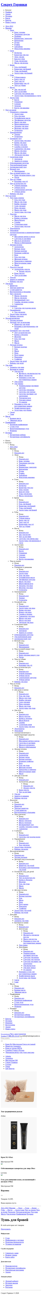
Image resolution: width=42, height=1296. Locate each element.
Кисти (16, 100)
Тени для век (19, 57)
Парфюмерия (10, 422)
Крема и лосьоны (21, 218)
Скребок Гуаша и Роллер (14, 1050)
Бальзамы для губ (21, 181)
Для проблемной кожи (18, 165)
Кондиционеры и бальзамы (20, 292)
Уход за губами (20, 85)
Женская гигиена (20, 259)
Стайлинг (13, 306)
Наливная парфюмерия (19, 424)
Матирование (19, 171)
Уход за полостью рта (18, 183)
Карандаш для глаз (21, 55)
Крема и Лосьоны (21, 335)
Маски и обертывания (22, 243)
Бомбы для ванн (20, 204)
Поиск (7, 441)
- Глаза (26, 1208)
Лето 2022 (9, 26)
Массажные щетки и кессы (24, 237)
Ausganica (9, 1058)
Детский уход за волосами (20, 322)
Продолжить (6, 1229)
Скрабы (17, 222)
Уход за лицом (10, 110)
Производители (11, 1266)
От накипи (23, 402)
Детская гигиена (16, 345)
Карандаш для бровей (22, 69)
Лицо (12, 30)
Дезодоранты (15, 228)
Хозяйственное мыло (22, 408)
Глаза (12, 51)
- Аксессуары (18, 1210)
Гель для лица (19, 116)
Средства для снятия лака (24, 94)
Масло (16, 343)
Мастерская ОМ (11, 1060)
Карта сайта (9, 1257)
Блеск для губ (19, 79)
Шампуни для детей (22, 324)
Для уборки (18, 384)
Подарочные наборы (18, 435)
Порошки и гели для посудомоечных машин (28, 379)
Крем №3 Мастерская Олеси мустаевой (20, 1044)
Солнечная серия (16, 157)
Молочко (17, 337)
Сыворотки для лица (22, 149)
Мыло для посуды (25, 375)
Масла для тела (20, 216)
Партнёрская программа (14, 1270)
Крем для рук (19, 273)
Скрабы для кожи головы (24, 302)
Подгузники (19, 355)
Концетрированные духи (19, 429)
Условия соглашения (13, 1244)
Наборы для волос (17, 316)
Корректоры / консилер (23, 38)
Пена (16, 353)
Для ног (13, 277)
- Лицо (19, 1208)
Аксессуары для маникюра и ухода (27, 96)
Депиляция (14, 230)
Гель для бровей (20, 67)
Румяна (17, 45)
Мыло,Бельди (19, 220)
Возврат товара (11, 1255)
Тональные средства (22, 34)
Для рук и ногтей (16, 267)
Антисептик (19, 247)
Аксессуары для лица (22, 141)
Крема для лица (20, 143)
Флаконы (13, 431)
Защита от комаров (17, 279)
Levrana (8, 1064)
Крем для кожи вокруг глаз (24, 175)
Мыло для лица (20, 122)
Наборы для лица (16, 194)
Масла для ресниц (21, 63)
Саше (12, 414)
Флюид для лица (20, 145)
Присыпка (18, 357)
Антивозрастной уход (18, 167)
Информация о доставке (14, 1240)
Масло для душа (20, 202)
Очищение (18, 102)
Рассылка (9, 1287)
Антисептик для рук (22, 269)
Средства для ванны (26, 390)
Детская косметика (12, 318)
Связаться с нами (11, 1253)
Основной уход (16, 138)
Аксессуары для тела (22, 226)
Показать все (19, 453)
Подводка (18, 53)
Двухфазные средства (22, 120)
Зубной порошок (20, 185)
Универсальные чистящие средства (30, 954)
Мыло (16, 265)
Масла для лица (20, 153)
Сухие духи (14, 426)
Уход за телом (10, 196)
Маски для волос (20, 296)
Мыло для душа (20, 210)
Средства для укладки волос (25, 308)
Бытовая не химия (17, 369)
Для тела (13, 214)
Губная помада (20, 77)
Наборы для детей (17, 363)
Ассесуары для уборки (23, 410)
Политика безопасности (14, 1242)
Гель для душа (19, 200)
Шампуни (13, 286)
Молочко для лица (21, 128)
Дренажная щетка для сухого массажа (19, 1052)
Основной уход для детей (19, 330)
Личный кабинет (11, 1281)
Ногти (12, 87)
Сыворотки (18, 304)
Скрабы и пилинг (21, 147)
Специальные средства (23, 190)
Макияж (8, 28)
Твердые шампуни (17, 288)
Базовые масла (15, 418)
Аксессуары (14, 98)
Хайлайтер (18, 47)
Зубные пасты (19, 187)
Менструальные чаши (22, 263)
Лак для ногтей (20, 89)
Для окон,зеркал (25, 400)
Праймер (17, 36)
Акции (8, 1272)
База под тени (19, 59)
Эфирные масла (16, 420)
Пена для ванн (19, 208)
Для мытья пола (25, 398)
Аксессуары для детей (18, 361)
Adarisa (8, 1056)
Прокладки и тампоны (23, 261)
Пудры (16, 42)
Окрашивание (15, 310)
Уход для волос (15, 294)
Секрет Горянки (14, 4)
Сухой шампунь (16, 290)
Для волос (9, 284)
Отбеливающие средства (19, 163)
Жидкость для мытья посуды (30, 373)
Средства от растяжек (22, 239)
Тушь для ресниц (20, 61)
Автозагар (18, 159)
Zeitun (7, 1066)
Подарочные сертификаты (20, 437)
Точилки (17, 106)
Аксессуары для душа (22, 212)
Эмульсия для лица (21, 155)
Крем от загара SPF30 (13, 1048)
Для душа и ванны (17, 198)
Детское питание (16, 320)
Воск (16, 255)
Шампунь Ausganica (13, 1046)
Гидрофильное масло (22, 118)
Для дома (8, 365)
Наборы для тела (16, 281)
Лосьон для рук (25, 271)
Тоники (17, 134)
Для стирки (18, 382)
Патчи (16, 177)
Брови (12, 65)
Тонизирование (16, 132)
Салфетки (18, 359)
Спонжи (17, 104)
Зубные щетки (19, 192)
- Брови (33, 1208)
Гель (16, 349)
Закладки (8, 1285)
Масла (7, 416)
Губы (12, 75)
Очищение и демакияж (18, 112)
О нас (7, 1238)
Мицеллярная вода (21, 124)
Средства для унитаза (27, 392)
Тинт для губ (19, 81)
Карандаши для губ (21, 83)
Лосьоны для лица (21, 126)
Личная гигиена (16, 245)
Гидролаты (18, 130)
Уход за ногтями (20, 91)
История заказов (11, 1283)
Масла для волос (20, 298)
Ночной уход (15, 169)
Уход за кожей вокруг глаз (20, 173)
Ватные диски (19, 249)
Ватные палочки (20, 251)
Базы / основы (19, 32)
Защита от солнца (21, 161)
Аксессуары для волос (18, 314)
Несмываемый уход (21, 300)
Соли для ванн (20, 206)
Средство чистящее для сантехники (28, 395)
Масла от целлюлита (22, 241)
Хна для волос (19, 312)
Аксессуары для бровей (23, 73)
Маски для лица (20, 151)
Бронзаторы (18, 40)
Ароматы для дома (17, 367)
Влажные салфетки (21, 253)
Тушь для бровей (20, 71)
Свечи (12, 412)
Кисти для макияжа (21, 108)
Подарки (8, 433)
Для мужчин (11, 1214)
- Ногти (8, 1210)
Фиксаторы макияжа (22, 49)
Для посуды (18, 371)
